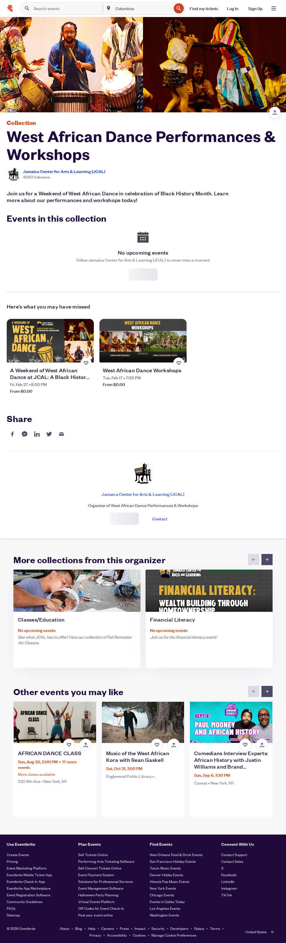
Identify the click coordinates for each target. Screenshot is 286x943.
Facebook (229, 874)
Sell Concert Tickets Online (99, 868)
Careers (107, 928)
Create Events (18, 854)
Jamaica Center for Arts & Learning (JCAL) (64, 171)
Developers (179, 928)
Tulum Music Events (165, 868)
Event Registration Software (28, 894)
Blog (78, 928)
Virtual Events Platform (96, 901)
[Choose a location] (108, 8)
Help (91, 928)
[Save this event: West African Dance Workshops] (178, 363)
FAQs (11, 908)
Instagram (229, 888)
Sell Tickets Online (93, 854)
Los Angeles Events (165, 908)
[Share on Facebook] (12, 434)
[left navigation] (253, 559)
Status (199, 928)
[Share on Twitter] (49, 434)
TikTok (226, 894)
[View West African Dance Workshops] (143, 340)
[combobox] (143, 8)
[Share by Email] (61, 434)
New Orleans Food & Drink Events (176, 854)
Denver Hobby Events (166, 874)
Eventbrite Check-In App (26, 881)
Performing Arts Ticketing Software (106, 861)
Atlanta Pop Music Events (169, 881)
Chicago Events (162, 894)
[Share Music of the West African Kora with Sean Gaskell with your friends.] (173, 744)
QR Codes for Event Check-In (101, 908)
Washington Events (164, 915)
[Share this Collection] (274, 112)
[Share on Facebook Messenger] (24, 434)
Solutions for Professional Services (105, 881)
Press (124, 928)
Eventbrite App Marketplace (29, 888)
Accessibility (117, 935)
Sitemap (13, 915)
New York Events (163, 888)
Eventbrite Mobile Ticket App (29, 874)
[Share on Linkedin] (36, 434)
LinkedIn (228, 881)
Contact (159, 519)
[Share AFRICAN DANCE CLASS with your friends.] (85, 744)
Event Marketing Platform (27, 868)
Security (158, 928)
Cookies (139, 935)
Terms (215, 928)
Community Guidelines (24, 901)
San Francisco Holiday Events (173, 861)
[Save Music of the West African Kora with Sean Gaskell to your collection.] (157, 744)
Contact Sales (232, 861)
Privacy (95, 935)
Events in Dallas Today (167, 901)
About (64, 928)
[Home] (10, 8)
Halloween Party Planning (98, 894)
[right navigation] (267, 559)
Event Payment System (96, 874)
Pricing (12, 861)
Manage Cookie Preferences (173, 935)
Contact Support (234, 854)
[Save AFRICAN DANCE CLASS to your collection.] (69, 744)
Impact (140, 928)
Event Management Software (100, 888)
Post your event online (95, 915)
